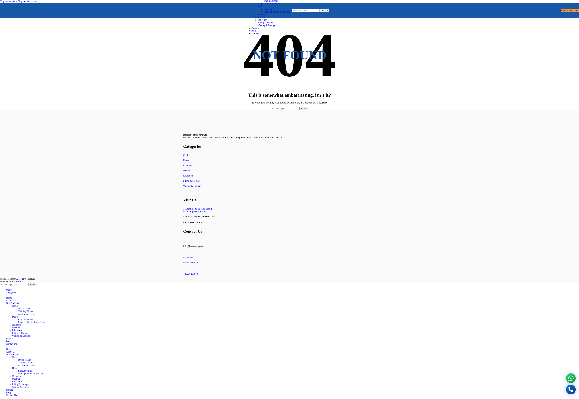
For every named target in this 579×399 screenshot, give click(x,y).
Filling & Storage (266, 22)
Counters (262, 14)
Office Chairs (24, 308)
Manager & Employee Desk (277, 11)
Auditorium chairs (272, 3)
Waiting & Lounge (266, 25)
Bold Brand (17, 281)
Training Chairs (25, 311)
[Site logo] (8, 18)
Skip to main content (28, 1)
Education (262, 20)
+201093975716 (569, 10)
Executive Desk (271, 9)
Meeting (261, 17)
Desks (260, 6)
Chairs (186, 155)
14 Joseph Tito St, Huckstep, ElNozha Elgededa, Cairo (198, 210)
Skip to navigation (9, 1)
